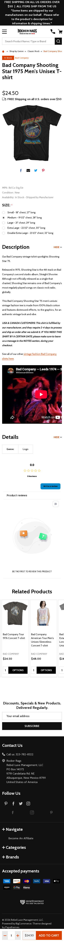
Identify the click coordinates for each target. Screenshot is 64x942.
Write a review (50, 486)
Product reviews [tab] (17, 495)
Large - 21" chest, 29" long (21, 222)
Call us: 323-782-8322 (19, 754)
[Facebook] (21, 170)
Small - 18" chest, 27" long (21, 212)
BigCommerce (23, 923)
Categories (16, 847)
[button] (13, 812)
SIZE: (7, 205)
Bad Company (22, 57)
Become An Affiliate (20, 838)
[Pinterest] (43, 170)
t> (32, 470)
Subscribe (32, 726)
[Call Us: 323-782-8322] (53, 31)
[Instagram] (28, 803)
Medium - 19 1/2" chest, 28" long (24, 217)
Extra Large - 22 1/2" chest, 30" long (26, 227)
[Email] (28, 170)
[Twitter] (36, 170)
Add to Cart (49, 935)
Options (18, 670)
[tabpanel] (15, 638)
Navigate (14, 829)
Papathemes (12, 927)
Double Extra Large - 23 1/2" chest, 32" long (30, 233)
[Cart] (60, 31)
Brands (12, 856)
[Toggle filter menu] (56, 504)
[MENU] (4, 31)
